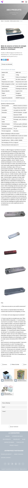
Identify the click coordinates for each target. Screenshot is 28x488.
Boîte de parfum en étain (14, 21)
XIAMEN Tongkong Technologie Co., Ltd (19, 454)
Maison (2, 21)
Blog (23, 439)
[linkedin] (8, 464)
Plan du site (20, 442)
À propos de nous (17, 436)
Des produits (7, 21)
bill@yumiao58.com (23, 469)
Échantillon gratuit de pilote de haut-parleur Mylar (7, 454)
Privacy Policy (14, 445)
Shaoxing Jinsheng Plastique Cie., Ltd (6, 458)
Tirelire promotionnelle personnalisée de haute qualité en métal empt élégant (8, 380)
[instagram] (19, 464)
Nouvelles (16, 439)
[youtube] (16, 464)
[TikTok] (23, 464)
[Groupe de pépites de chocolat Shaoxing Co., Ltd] (2, 2)
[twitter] (12, 464)
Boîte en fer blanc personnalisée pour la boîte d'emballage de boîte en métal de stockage (8, 394)
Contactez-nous (9, 442)
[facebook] (5, 464)
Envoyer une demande (7, 64)
